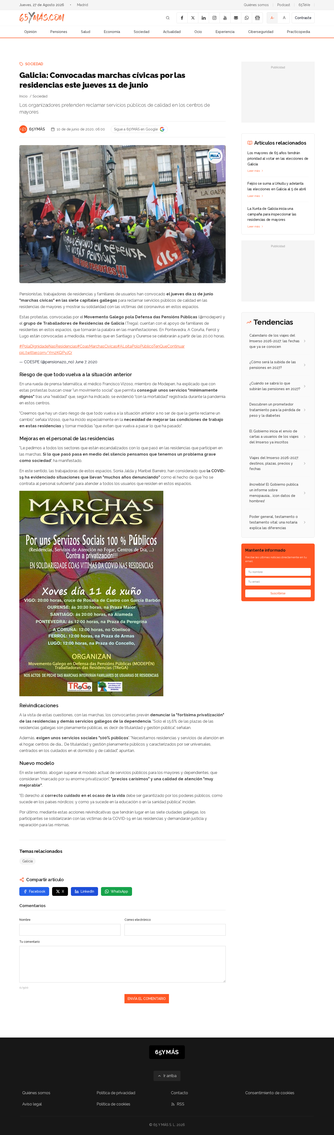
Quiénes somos (256, 5)
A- (272, 18)
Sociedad (141, 32)
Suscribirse (278, 593)
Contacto (179, 1093)
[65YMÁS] (23, 129)
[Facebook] (182, 17)
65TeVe (304, 5)
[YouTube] (225, 17)
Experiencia (225, 32)
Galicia (27, 861)
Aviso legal (32, 1104)
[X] (192, 17)
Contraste (303, 18)
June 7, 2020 (86, 362)
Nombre (25, 919)
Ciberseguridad (260, 32)
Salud (85, 32)
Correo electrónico (137, 919)
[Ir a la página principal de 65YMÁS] (41, 18)
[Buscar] (168, 18)
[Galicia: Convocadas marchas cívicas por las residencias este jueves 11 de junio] (215, 156)
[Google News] (257, 17)
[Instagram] (214, 17)
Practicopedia (298, 32)
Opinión (30, 32)
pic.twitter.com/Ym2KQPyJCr (45, 352)
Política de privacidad (116, 1093)
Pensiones (58, 32)
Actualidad (172, 32)
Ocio (198, 32)
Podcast (283, 5)
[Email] (235, 17)
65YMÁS (37, 129)
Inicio (23, 96)
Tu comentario (29, 941)
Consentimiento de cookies (269, 1093)
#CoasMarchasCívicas (97, 346)
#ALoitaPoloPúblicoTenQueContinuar (151, 346)
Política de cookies (113, 1104)
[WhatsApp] (246, 17)
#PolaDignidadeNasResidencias (48, 346)
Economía (112, 32)
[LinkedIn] (203, 17)
